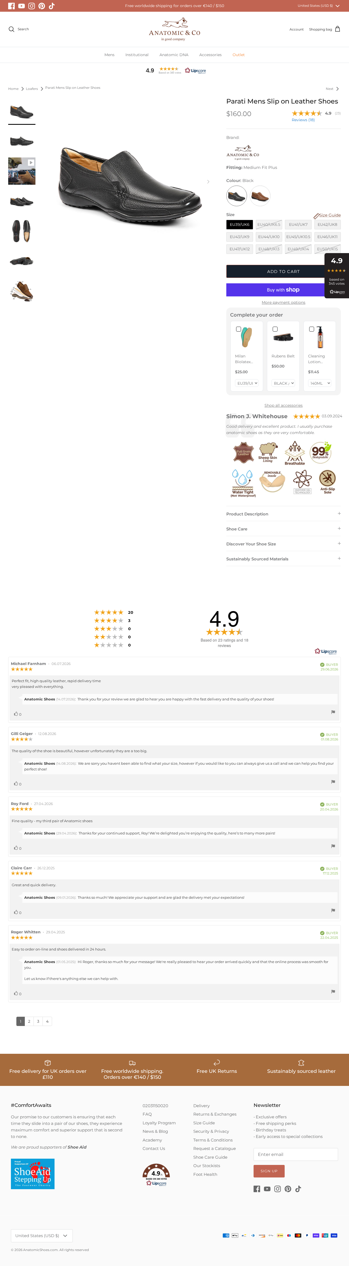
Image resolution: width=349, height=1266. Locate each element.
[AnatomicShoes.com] (174, 29)
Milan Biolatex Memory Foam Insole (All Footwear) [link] (245, 359)
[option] (130, 182)
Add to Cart (283, 271)
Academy (152, 1140)
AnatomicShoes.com (40, 1250)
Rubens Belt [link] (283, 356)
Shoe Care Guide (210, 1157)
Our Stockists (206, 1165)
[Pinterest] (41, 6)
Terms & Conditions (213, 1140)
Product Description (247, 514)
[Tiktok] (52, 6)
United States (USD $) (315, 6)
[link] (246, 337)
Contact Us (154, 1148)
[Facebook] (11, 6)
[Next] (208, 182)
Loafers (32, 89)
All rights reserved (74, 1250)
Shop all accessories (283, 405)
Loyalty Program (159, 1122)
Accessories (210, 54)
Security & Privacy (211, 1131)
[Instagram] (31, 6)
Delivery (201, 1105)
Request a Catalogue (214, 1148)
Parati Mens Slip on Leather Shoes (72, 88)
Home (13, 89)
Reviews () (303, 120)
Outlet (239, 54)
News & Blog (155, 1131)
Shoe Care (236, 529)
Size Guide (204, 1122)
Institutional (137, 54)
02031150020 (155, 1105)
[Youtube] (21, 6)
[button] (174, 70)
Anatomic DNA (174, 54)
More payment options (283, 302)
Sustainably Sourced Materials (257, 558)
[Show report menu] (333, 713)
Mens (109, 54)
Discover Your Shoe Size (251, 544)
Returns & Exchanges (214, 1114)
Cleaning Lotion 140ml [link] (316, 359)
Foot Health (205, 1174)
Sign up (269, 1171)
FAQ (147, 1114)
